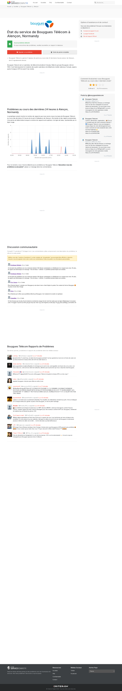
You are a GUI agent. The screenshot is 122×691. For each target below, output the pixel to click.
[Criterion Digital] (61, 686)
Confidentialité (59, 2)
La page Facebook (88, 33)
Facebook (74, 673)
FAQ (50, 2)
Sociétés (43, 2)
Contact (69, 2)
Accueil (35, 2)
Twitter (73, 670)
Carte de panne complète (61, 52)
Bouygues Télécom (26, 6)
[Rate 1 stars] (90, 85)
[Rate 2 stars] (93, 85)
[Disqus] (42, 283)
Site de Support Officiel (90, 36)
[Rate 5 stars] (103, 85)
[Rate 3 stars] (96, 85)
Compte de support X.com (91, 31)
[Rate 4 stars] (100, 85)
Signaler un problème (25, 52)
